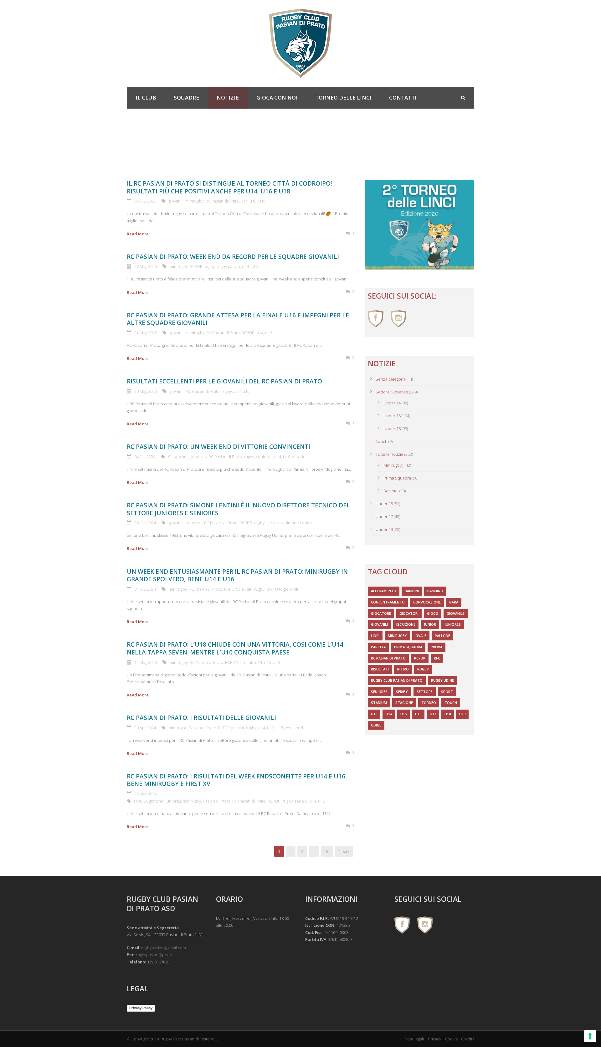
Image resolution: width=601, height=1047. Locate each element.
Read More (138, 234)
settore (425, 691)
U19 (462, 713)
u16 (252, 201)
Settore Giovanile (392, 392)
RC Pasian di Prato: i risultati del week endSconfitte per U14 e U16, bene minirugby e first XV (237, 780)
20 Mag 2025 (145, 391)
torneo (428, 702)
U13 (374, 713)
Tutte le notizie (389, 454)
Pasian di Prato (202, 728)
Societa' (390, 491)
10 (327, 851)
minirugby (194, 201)
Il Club (146, 97)
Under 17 (384, 516)
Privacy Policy (140, 1008)
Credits (467, 1039)
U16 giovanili (286, 589)
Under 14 (392, 403)
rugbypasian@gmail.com (163, 948)
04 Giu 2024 (145, 589)
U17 (433, 713)
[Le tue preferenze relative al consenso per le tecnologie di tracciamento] (590, 1036)
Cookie (451, 1039)
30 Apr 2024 (145, 728)
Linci (375, 635)
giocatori (409, 613)
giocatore (381, 613)
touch (450, 702)
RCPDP (196, 266)
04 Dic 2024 (144, 456)
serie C (301, 801)
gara (453, 602)
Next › (344, 851)
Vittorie (299, 456)
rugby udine (442, 680)
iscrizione (405, 624)
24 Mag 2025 (145, 333)
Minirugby (392, 465)
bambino (435, 590)
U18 (261, 201)
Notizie (228, 97)
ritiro (403, 669)
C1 (170, 456)
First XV (140, 801)
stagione (404, 702)
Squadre (186, 97)
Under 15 (384, 503)
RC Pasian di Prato (222, 201)
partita (378, 646)
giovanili (176, 201)
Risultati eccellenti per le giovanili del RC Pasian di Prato (224, 381)
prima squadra (408, 646)
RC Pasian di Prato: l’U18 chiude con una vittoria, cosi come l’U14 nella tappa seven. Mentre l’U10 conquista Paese (235, 648)
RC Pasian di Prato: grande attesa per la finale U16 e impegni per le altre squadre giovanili (238, 319)
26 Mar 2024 (145, 794)
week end (294, 728)
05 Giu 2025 (145, 201)
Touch (382, 441)
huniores (193, 523)
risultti (238, 728)
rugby (209, 266)
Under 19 (384, 529)
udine (376, 725)
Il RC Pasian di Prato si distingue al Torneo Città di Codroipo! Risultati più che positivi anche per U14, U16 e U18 (229, 187)
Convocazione (427, 602)
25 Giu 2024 (145, 523)
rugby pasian (228, 266)
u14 (244, 201)
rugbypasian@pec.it (154, 954)
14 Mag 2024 (145, 662)
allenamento (383, 590)
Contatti (403, 97)
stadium (379, 702)
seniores (264, 456)
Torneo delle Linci (343, 97)
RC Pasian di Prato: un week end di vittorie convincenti (218, 447)
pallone (442, 635)
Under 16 (392, 415)
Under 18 (392, 428)
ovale (420, 635)
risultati (245, 589)
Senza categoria (391, 379)
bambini (412, 590)
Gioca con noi (277, 97)
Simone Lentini (299, 523)
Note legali (414, 1039)
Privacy (434, 1039)
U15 (403, 713)
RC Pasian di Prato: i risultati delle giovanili (201, 718)
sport (447, 691)
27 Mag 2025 (145, 266)
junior (430, 624)
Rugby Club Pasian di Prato (397, 680)
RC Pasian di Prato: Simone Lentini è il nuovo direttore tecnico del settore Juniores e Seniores (238, 509)
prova (436, 646)
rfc (437, 658)
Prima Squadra (397, 478)
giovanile (456, 613)
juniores (199, 456)
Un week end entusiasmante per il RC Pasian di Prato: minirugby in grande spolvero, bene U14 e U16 (237, 575)
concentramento (388, 602)
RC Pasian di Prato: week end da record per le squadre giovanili (233, 257)
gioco (432, 613)
